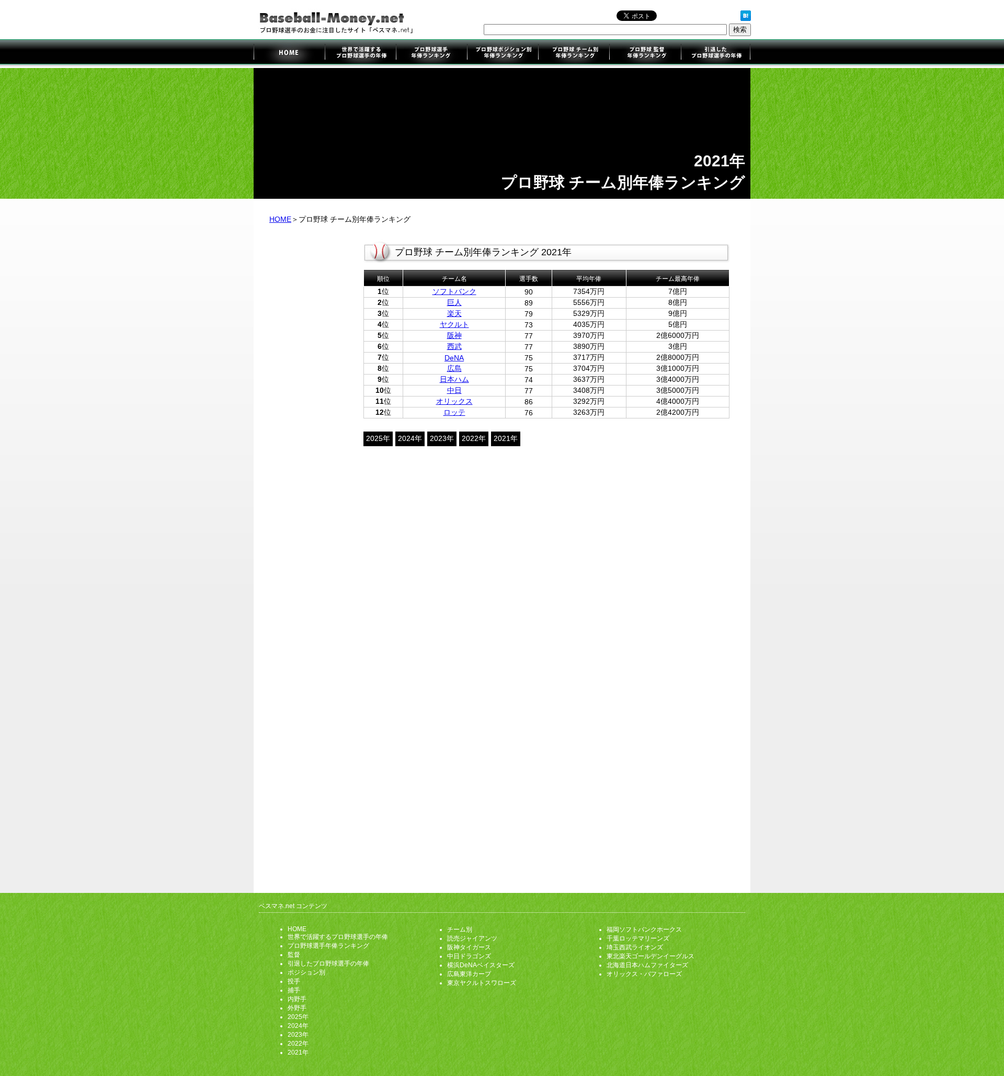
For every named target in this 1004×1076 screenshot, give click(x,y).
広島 (454, 368)
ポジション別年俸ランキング (502, 53)
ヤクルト (454, 324)
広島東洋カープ (469, 974)
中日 (454, 390)
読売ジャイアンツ (472, 938)
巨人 (454, 302)
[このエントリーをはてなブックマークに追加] (745, 18)
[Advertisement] (308, 402)
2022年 (474, 438)
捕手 (294, 990)
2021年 (506, 438)
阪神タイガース (469, 947)
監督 (294, 954)
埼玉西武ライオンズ (635, 947)
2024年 (410, 438)
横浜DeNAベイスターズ (481, 965)
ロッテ (454, 412)
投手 (294, 981)
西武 (454, 346)
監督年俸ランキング (644, 53)
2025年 (378, 438)
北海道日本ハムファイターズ (647, 965)
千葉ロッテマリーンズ (638, 938)
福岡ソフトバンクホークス (644, 929)
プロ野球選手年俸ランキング (431, 53)
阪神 (454, 335)
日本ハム (454, 379)
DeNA (454, 358)
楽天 (454, 313)
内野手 (297, 999)
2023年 (442, 438)
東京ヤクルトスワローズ (481, 983)
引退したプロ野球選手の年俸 (715, 53)
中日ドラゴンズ (469, 956)
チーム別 (459, 929)
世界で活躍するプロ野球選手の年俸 (360, 53)
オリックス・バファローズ (644, 974)
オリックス (454, 401)
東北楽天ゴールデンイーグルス (650, 956)
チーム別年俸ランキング (573, 53)
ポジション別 (306, 972)
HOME (280, 219)
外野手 (297, 1008)
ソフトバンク (454, 291)
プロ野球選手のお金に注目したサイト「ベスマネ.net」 (289, 53)
